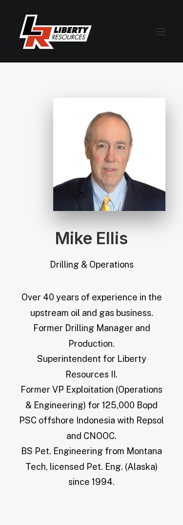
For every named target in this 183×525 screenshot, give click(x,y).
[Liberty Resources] (56, 31)
